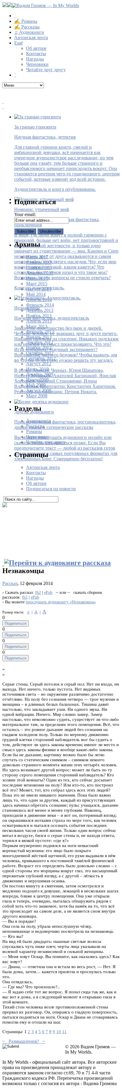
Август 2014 (38, 288)
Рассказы (35, 426)
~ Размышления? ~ (23, 1041)
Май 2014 (36, 294)
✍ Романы (25, 21)
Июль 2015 (37, 278)
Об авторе (36, 48)
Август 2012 (38, 363)
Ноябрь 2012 (39, 347)
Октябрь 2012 (40, 353)
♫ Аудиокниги (29, 32)
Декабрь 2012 (39, 342)
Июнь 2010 (37, 369)
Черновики (37, 64)
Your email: (25, 214)
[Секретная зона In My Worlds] (61, 107)
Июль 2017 (37, 256)
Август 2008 (38, 390)
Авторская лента (31, 37)
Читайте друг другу (46, 69)
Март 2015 (36, 283)
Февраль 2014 (40, 304)
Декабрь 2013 (39, 310)
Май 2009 (36, 385)
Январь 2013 (39, 337)
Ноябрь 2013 (39, 315)
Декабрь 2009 (39, 374)
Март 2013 (36, 326)
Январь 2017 (39, 262)
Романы (34, 431)
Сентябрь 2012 (41, 358)
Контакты (36, 53)
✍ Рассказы (27, 26)
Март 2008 (36, 395)
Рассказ (9, 583)
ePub (48, 592)
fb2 (38, 592)
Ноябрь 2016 (39, 267)
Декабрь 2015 (39, 272)
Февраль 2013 (40, 331)
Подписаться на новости (51, 488)
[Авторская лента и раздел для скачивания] (61, 101)
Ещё (18, 42)
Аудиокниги (38, 420)
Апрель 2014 (39, 299)
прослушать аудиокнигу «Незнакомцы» (61, 602)
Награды (35, 58)
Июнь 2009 (37, 379)
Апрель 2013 (39, 321)
